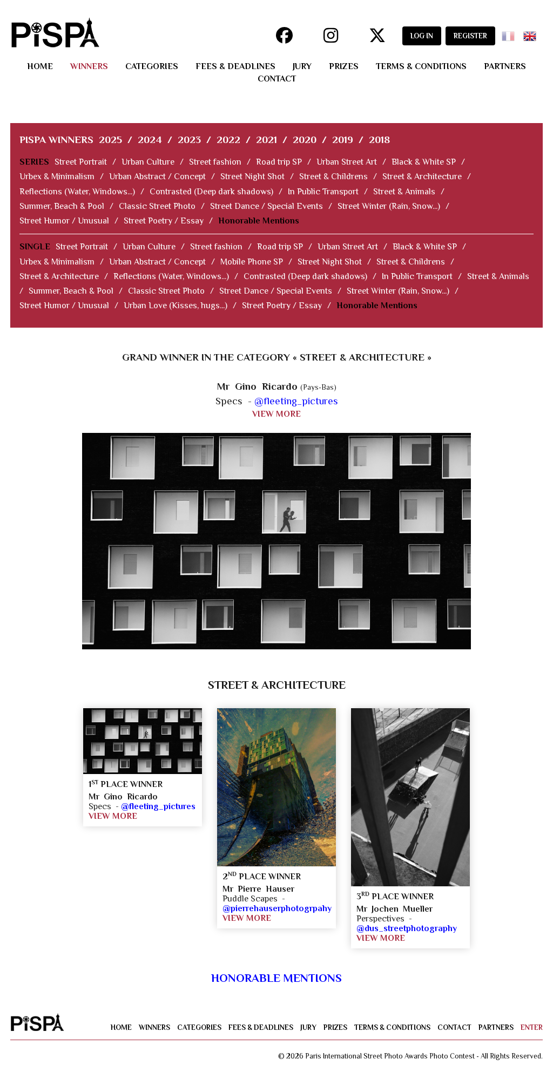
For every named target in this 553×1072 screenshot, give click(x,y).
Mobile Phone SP (251, 262)
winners (89, 66)
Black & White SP (424, 162)
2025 (110, 139)
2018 (379, 139)
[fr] (510, 32)
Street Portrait (81, 162)
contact (277, 79)
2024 (150, 139)
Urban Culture (148, 162)
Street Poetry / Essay (164, 221)
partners (505, 66)
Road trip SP (279, 162)
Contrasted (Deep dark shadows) (211, 191)
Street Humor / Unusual (64, 221)
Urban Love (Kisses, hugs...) (175, 305)
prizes (344, 66)
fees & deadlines (235, 66)
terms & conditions (421, 66)
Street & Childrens (333, 176)
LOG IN (421, 36)
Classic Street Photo (157, 206)
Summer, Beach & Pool (61, 206)
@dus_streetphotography (406, 928)
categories (151, 66)
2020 (304, 139)
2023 (189, 139)
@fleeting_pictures (296, 400)
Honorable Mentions (258, 221)
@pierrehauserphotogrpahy (277, 908)
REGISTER (470, 36)
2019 (342, 139)
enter (532, 1027)
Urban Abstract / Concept (157, 176)
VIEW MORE (276, 414)
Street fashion (215, 162)
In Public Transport (323, 191)
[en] (531, 32)
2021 (266, 139)
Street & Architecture (422, 176)
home (40, 66)
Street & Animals (404, 191)
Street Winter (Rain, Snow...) (389, 206)
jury (302, 66)
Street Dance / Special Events (266, 206)
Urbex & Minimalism (57, 176)
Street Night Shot (252, 176)
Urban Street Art (346, 162)
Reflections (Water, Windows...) (77, 191)
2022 (228, 139)
